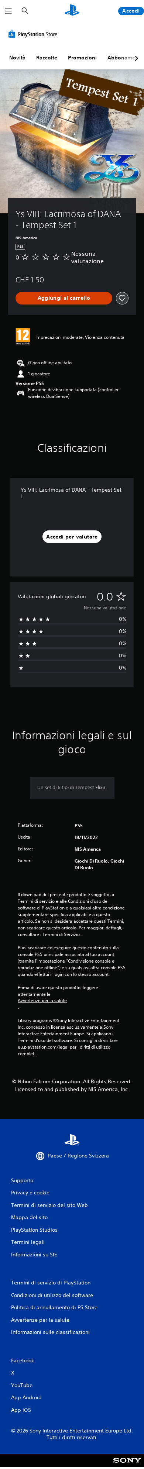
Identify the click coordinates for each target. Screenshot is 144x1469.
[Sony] (127, 1465)
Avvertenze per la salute (42, 1001)
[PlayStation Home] (72, 11)
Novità (17, 57)
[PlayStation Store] (34, 34)
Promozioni (82, 57)
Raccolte (46, 57)
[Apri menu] (8, 11)
